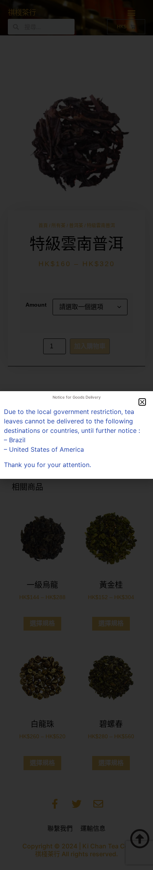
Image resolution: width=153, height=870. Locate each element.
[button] (142, 402)
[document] (76, 435)
